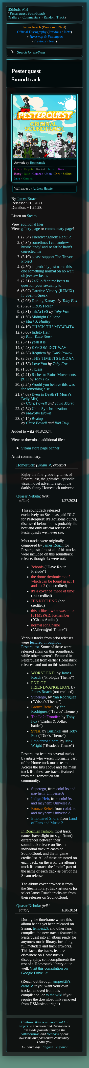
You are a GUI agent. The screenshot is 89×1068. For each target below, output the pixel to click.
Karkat (40, 169)
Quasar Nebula (28, 496)
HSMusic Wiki (18, 9)
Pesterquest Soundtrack (27, 13)
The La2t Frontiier (45, 717)
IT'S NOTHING (44, 601)
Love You (39, 364)
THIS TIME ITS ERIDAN (53, 358)
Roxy (18, 174)
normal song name (45, 625)
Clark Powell (61, 353)
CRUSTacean (42, 306)
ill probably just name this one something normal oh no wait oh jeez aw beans (47, 271)
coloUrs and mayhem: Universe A (53, 791)
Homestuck (37, 162)
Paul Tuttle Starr (39, 337)
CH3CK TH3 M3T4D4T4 (53, 327)
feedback (53, 1034)
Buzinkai (54, 731)
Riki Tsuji (62, 423)
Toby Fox (69, 301)
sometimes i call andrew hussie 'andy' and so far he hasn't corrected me (46, 246)
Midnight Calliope (46, 317)
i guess (37, 369)
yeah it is (38, 342)
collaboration (30, 1034)
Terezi (51, 169)
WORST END (43, 673)
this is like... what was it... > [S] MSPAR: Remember (53, 613)
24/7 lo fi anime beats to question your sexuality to (45, 283)
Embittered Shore (44, 741)
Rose (61, 169)
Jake (27, 174)
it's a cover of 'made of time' (53, 591)
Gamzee (37, 174)
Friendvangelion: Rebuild (51, 237)
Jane (17, 178)
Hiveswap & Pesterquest (46, 36)
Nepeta (29, 169)
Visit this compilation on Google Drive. (44, 970)
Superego (38, 697)
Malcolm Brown (38, 413)
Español (61, 1047)
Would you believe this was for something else (48, 386)
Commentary (31, 17)
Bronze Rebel (42, 707)
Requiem (39, 353)
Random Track (54, 17)
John (48, 174)
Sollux (67, 174)
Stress (35, 731)
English (48, 1047)
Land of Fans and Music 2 (54, 820)
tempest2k (41, 928)
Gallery (14, 17)
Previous (49, 27)
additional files (32, 224)
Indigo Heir (41, 332)
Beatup (37, 418)
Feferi (18, 169)
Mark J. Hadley (38, 321)
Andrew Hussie (43, 188)
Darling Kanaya (44, 301)
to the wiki (54, 995)
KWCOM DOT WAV (49, 347)
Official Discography (31, 32)
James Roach (32, 27)
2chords (37, 567)
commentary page (59, 229)
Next (61, 27)
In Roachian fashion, (37, 831)
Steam (32, 216)
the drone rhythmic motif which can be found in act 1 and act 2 (52, 581)
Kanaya (27, 178)
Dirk (57, 174)
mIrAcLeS (40, 311)
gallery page (30, 229)
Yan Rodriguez (64, 697)
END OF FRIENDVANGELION (50, 685)
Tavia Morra (64, 403)
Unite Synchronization (49, 409)
